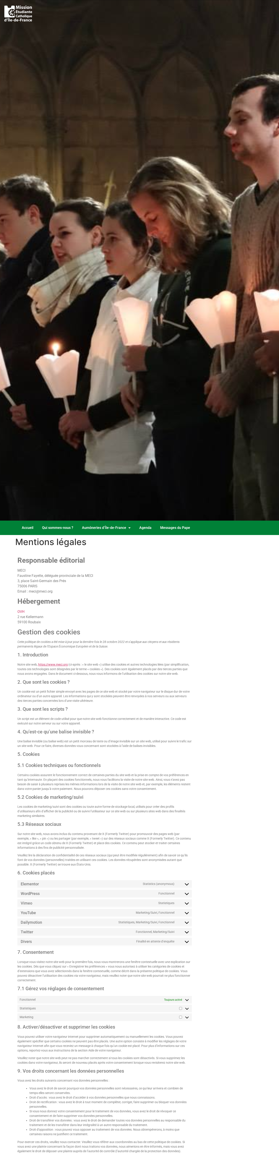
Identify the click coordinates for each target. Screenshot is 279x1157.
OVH (20, 612)
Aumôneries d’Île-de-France (104, 528)
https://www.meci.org (53, 664)
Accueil (27, 528)
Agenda (145, 528)
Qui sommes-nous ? (57, 528)
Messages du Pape (175, 528)
